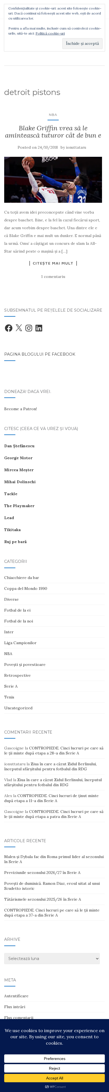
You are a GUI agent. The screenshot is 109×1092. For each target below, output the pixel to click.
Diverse (11, 599)
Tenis (9, 697)
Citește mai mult (53, 263)
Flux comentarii (18, 1017)
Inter (9, 631)
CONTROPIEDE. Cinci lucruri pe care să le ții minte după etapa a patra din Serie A (53, 814)
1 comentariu (53, 276)
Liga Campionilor (20, 642)
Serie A (11, 686)
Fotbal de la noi (18, 621)
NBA (53, 115)
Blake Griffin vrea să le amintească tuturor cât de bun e (53, 132)
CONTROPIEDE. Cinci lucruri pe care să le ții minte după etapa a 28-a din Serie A (53, 751)
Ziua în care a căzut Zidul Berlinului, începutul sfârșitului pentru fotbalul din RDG (50, 766)
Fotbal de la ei (17, 610)
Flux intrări (14, 1006)
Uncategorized (18, 707)
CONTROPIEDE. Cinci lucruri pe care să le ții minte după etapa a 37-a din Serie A (51, 913)
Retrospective (17, 675)
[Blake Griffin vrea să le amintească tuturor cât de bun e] (53, 180)
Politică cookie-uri (50, 33)
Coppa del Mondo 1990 (25, 588)
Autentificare (16, 995)
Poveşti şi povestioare (25, 664)
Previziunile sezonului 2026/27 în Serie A (42, 872)
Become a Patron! (20, 408)
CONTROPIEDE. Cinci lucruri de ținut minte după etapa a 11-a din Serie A (51, 798)
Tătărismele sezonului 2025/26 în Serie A (42, 899)
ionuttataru (76, 147)
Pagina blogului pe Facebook (39, 354)
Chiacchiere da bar (21, 577)
